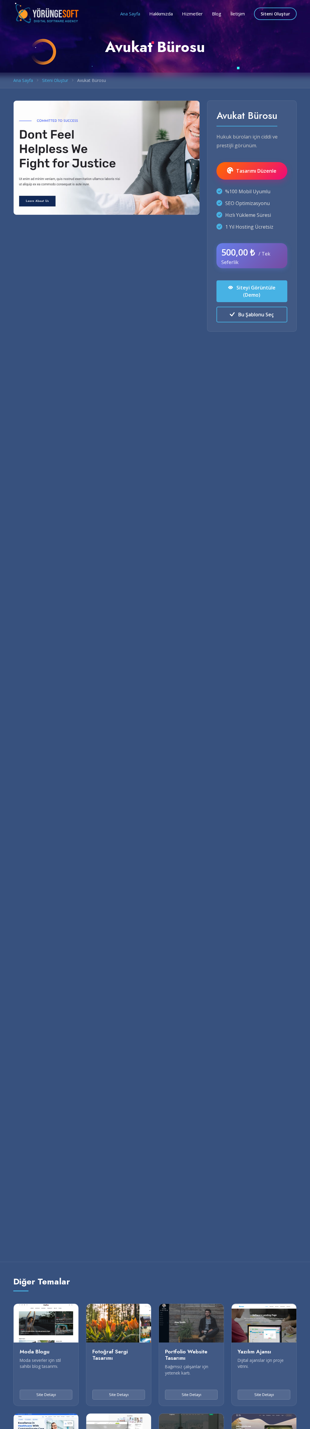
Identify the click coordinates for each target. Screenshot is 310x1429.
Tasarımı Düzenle (256, 171)
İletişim (237, 14)
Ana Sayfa (130, 14)
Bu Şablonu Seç (255, 314)
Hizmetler (192, 14)
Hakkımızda (161, 14)
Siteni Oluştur (275, 14)
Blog (216, 14)
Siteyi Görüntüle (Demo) (255, 291)
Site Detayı (46, 1394)
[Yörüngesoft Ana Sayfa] (47, 12)
